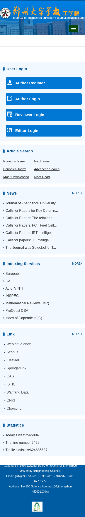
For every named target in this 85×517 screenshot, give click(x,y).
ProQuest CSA (16, 310)
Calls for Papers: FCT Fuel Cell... (31, 225)
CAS (10, 376)
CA (7, 281)
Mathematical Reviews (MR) (27, 303)
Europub (12, 273)
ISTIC (11, 384)
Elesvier (13, 360)
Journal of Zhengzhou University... (31, 203)
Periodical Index (14, 169)
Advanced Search (47, 169)
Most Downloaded (16, 177)
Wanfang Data (18, 392)
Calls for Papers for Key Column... (31, 210)
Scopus (12, 352)
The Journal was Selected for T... (30, 247)
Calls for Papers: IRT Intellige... (29, 233)
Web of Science (19, 344)
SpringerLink (16, 368)
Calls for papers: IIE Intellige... (28, 240)
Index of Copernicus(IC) (23, 318)
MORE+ (77, 193)
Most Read (42, 177)
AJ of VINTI (14, 288)
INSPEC (12, 296)
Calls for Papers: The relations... (30, 218)
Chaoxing (14, 408)
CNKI (11, 400)
